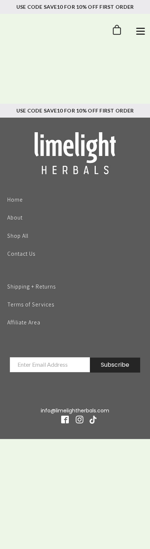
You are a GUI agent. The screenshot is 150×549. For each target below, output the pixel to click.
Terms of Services (30, 304)
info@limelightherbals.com (75, 410)
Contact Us (21, 253)
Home (15, 199)
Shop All (17, 235)
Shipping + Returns (31, 286)
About (15, 217)
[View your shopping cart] (117, 32)
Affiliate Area (23, 322)
